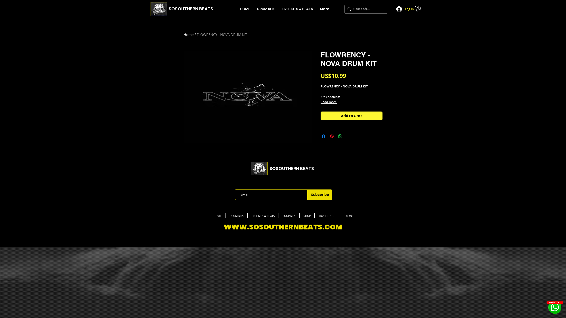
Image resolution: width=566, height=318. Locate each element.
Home (189, 34)
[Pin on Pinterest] (332, 136)
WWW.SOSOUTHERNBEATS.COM (283, 227)
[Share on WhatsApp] (340, 136)
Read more (329, 102)
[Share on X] (348, 136)
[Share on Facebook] (323, 136)
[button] (418, 9)
